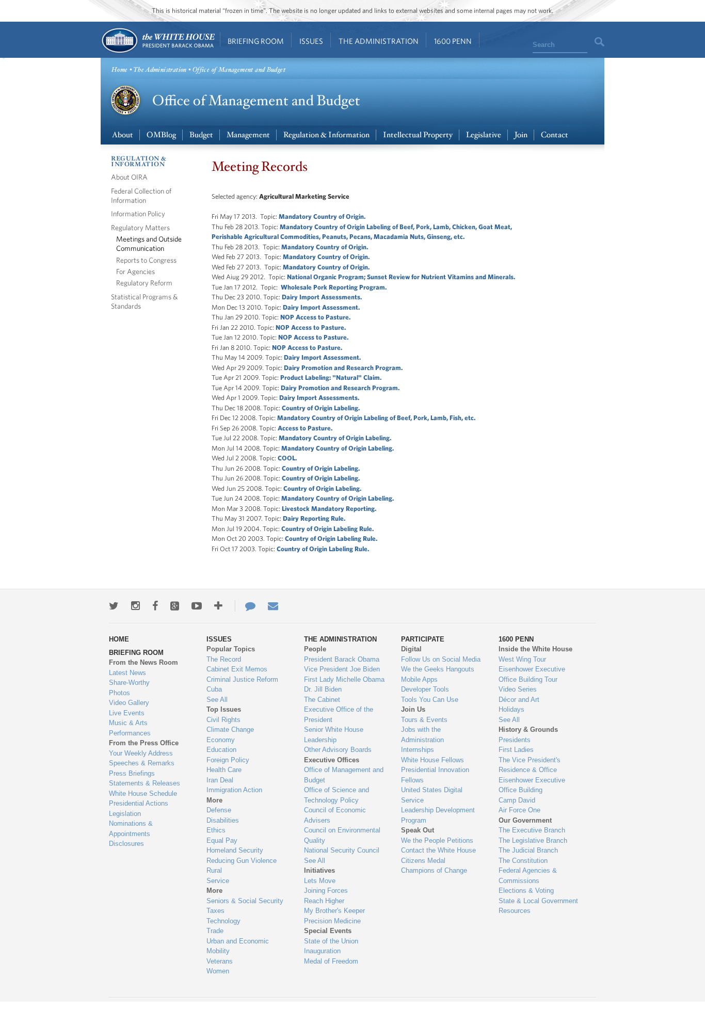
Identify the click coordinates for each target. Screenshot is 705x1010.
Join (521, 135)
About (122, 135)
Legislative (483, 135)
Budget (201, 135)
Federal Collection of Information (141, 195)
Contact (554, 135)
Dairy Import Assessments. (319, 398)
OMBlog (161, 135)
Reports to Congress (146, 259)
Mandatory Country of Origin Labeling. (335, 438)
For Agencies (135, 271)
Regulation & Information (326, 135)
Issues (311, 41)
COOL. (287, 458)
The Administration (379, 41)
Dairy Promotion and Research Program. (343, 368)
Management (248, 135)
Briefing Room (256, 41)
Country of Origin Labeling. (321, 408)
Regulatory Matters (140, 227)
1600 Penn (453, 41)
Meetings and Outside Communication (149, 243)
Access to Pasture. (305, 428)
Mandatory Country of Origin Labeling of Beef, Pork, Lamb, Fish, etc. (376, 418)
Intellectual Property (418, 135)
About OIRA (129, 176)
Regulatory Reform (144, 282)
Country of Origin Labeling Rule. (327, 529)
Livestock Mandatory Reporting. (329, 508)
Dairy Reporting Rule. (314, 518)
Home (158, 40)
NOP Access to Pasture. (315, 317)
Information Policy (138, 213)
